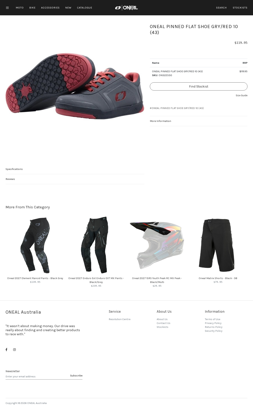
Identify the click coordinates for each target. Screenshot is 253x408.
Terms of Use (212, 319)
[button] (241, 95)
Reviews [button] (10, 179)
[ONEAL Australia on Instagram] (14, 350)
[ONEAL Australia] (126, 7)
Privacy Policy (213, 323)
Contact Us (163, 323)
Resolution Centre (119, 319)
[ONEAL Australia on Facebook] (6, 350)
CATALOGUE (84, 7)
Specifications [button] (14, 169)
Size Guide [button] (241, 95)
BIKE (32, 7)
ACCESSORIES (50, 7)
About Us (162, 319)
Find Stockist (198, 86)
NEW (68, 7)
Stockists (240, 7)
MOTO (20, 7)
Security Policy (213, 330)
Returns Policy (213, 327)
